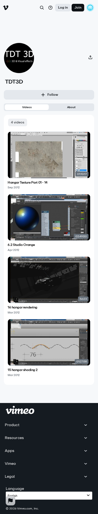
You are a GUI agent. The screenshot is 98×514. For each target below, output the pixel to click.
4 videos (17, 122)
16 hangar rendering (22, 307)
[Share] (90, 57)
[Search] (42, 7)
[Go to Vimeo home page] (6, 8)
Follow (52, 94)
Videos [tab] (27, 107)
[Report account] (10, 500)
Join (77, 7)
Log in (63, 7)
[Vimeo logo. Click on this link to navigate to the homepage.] (20, 412)
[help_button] (50, 7)
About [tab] (71, 107)
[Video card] (49, 160)
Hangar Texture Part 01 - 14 (28, 182)
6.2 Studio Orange (21, 245)
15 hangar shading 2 (23, 370)
